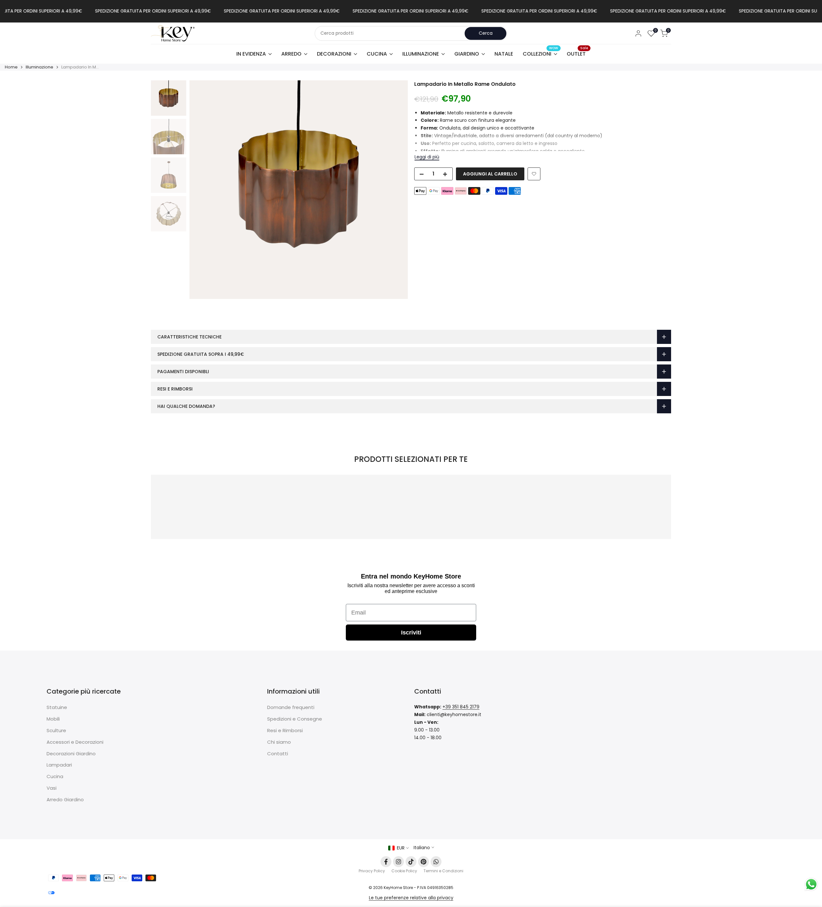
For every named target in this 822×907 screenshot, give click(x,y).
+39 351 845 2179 (460, 707)
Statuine (57, 707)
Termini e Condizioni (443, 871)
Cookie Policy (404, 871)
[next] (395, 189)
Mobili (53, 718)
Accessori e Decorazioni (75, 742)
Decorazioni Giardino (71, 753)
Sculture (56, 730)
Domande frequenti (290, 707)
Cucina (55, 776)
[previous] (202, 189)
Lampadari (59, 764)
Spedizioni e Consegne (294, 718)
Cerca (486, 33)
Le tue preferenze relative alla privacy (411, 897)
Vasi (52, 788)
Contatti (277, 753)
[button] (534, 173)
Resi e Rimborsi (285, 730)
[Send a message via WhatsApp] (811, 884)
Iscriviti (411, 632)
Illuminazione (39, 67)
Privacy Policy (372, 871)
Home (11, 67)
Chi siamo (279, 742)
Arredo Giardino (65, 799)
